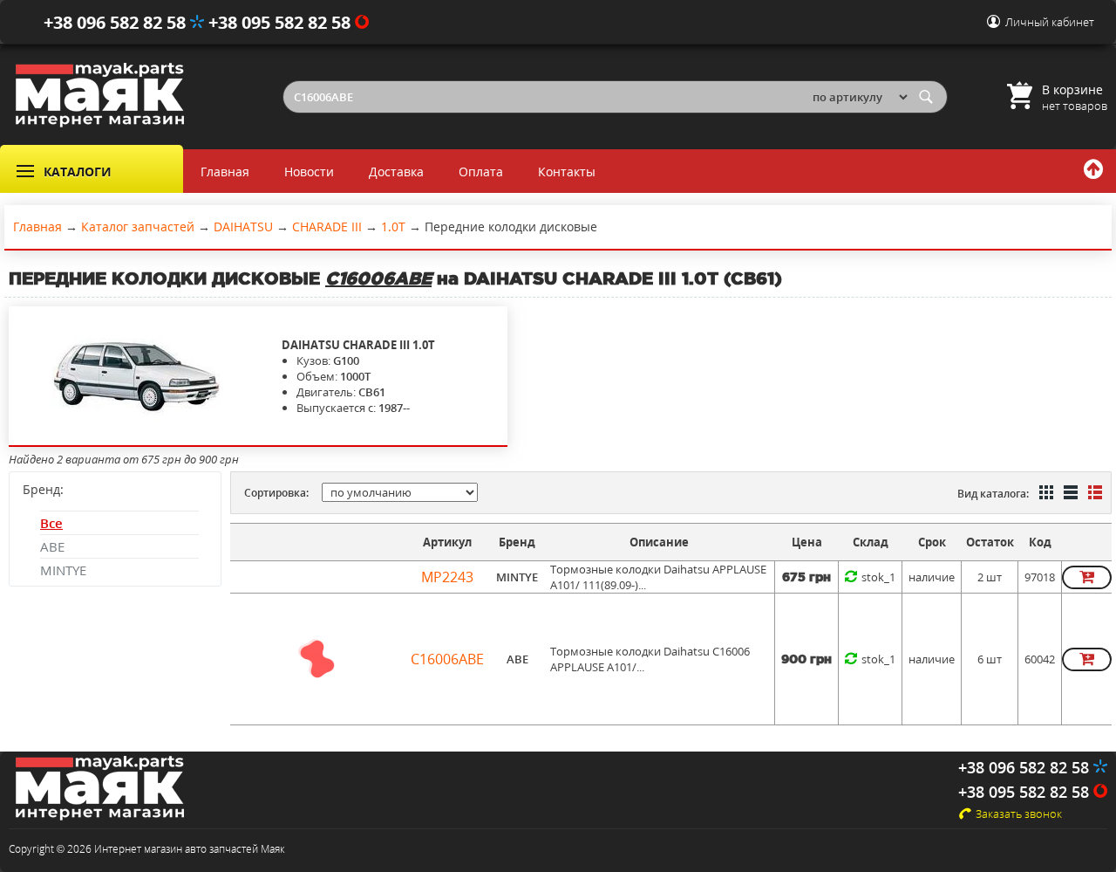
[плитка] (1044, 494)
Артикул (447, 542)
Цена (807, 542)
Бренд (517, 542)
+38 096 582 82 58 (117, 22)
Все (51, 523)
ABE (52, 546)
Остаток (990, 542)
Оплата (481, 171)
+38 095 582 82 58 (281, 22)
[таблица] (1069, 494)
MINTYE (63, 570)
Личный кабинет (1049, 22)
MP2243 (447, 577)
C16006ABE (447, 659)
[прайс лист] (1093, 494)
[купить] (1087, 577)
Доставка (396, 171)
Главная (225, 171)
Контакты (566, 171)
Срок (932, 542)
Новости (309, 171)
